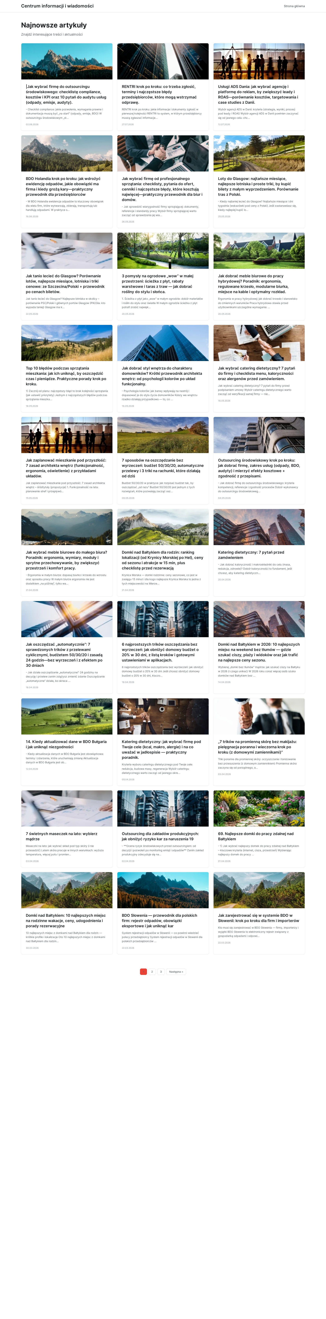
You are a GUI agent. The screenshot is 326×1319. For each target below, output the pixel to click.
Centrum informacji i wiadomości (57, 6)
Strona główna (294, 6)
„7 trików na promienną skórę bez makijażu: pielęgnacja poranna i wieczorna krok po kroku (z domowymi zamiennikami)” (257, 746)
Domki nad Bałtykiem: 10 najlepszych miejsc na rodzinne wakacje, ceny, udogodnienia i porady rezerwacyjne (66, 920)
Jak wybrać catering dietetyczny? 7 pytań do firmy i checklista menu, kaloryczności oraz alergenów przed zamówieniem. (256, 373)
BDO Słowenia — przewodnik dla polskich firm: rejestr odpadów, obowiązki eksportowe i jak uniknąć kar (159, 920)
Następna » (176, 971)
